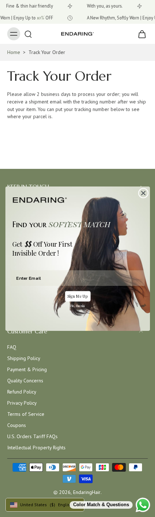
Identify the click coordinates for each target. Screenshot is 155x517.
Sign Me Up (77, 295)
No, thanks (77, 306)
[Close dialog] (142, 192)
